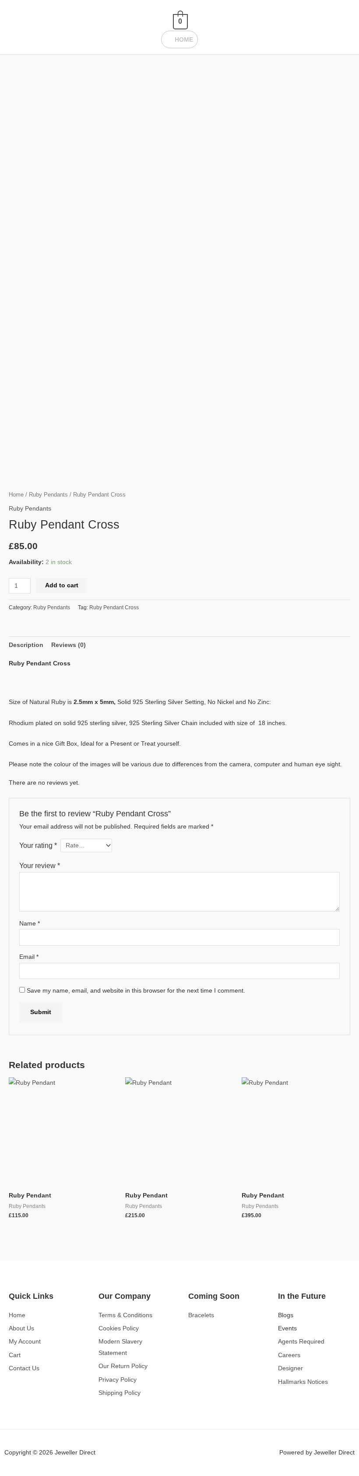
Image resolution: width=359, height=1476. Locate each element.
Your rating (38, 845)
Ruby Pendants (48, 495)
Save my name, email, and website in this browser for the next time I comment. (136, 990)
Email (29, 957)
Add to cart (61, 585)
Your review (39, 865)
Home (16, 495)
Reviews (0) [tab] (68, 645)
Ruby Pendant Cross (114, 607)
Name (29, 923)
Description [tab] (26, 645)
